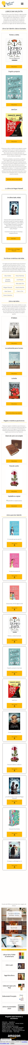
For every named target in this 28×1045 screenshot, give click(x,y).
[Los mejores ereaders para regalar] (14, 947)
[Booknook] (14, 933)
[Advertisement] (14, 886)
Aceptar (12, 1043)
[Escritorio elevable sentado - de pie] (14, 920)
